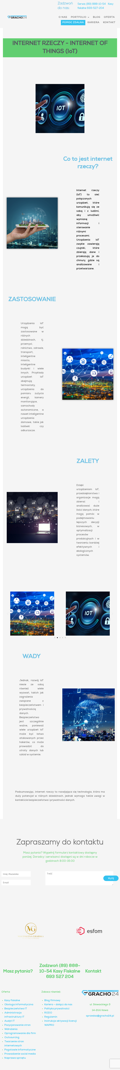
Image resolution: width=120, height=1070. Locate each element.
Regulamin (50, 1017)
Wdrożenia (10, 1029)
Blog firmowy (52, 1000)
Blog (96, 17)
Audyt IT (9, 1021)
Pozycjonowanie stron (17, 1025)
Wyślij (111, 878)
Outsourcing (11, 1037)
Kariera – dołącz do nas (58, 1004)
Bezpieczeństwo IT (15, 1009)
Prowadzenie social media (20, 1054)
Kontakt (109, 22)
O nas (63, 17)
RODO (48, 1013)
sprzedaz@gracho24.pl (100, 1016)
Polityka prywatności (56, 1009)
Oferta (109, 17)
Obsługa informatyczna (18, 1004)
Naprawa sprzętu (15, 1058)
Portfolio (78, 17)
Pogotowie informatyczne (20, 1050)
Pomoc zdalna (73, 22)
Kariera (93, 22)
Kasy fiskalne (12, 1000)
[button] (80, 17)
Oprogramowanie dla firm (20, 1033)
